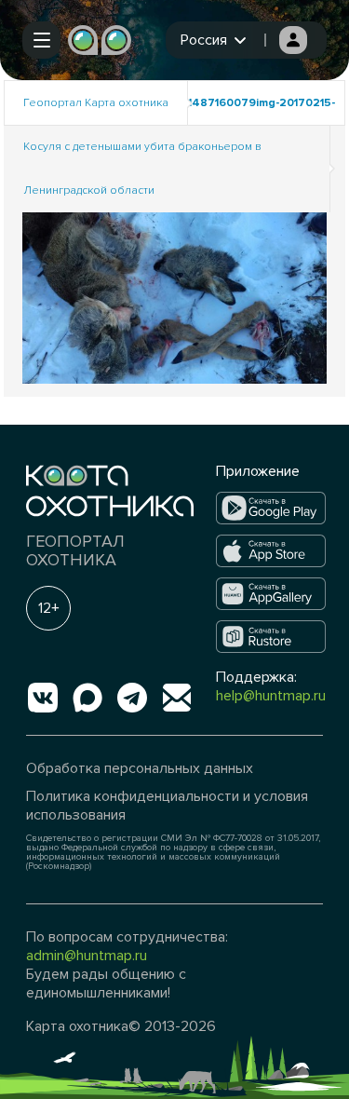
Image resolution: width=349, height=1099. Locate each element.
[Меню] (41, 40)
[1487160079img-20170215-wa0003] (175, 297)
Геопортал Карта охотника (95, 103)
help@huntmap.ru (271, 695)
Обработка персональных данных (139, 768)
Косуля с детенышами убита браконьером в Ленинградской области (142, 168)
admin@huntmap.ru (86, 955)
